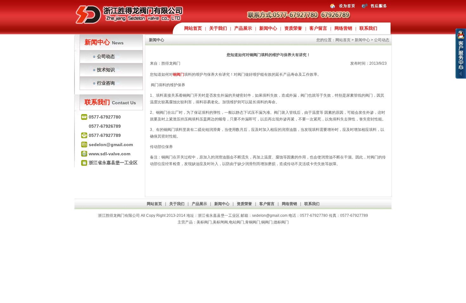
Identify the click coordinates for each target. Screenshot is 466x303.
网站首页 (193, 28)
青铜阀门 (252, 222)
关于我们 (218, 28)
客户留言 (318, 28)
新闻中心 (268, 28)
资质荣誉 (293, 28)
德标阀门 (281, 222)
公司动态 (106, 56)
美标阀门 (204, 222)
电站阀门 (236, 222)
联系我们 (368, 28)
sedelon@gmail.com (270, 215)
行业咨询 (106, 83)
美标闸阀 (220, 222)
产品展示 (243, 28)
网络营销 (343, 28)
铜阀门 (267, 222)
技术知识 (106, 69)
